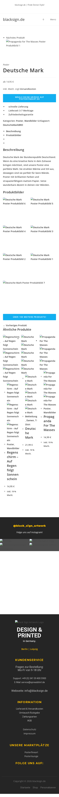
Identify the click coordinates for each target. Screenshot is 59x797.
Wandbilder (30, 120)
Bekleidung (31, 416)
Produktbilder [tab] (13, 135)
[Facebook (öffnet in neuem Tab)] (25, 8)
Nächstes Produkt (15, 37)
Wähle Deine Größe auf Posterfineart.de (29, 98)
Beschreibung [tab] (13, 131)
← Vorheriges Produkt (15, 325)
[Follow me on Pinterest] (9, 770)
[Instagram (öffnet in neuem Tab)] (32, 8)
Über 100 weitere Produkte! (29, 317)
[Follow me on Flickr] (13, 770)
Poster (19, 120)
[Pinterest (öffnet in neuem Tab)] (29, 8)
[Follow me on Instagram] (11, 770)
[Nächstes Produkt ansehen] (26, 37)
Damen (30, 420)
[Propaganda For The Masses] (31, 43)
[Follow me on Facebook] (6, 770)
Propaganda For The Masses (49, 423)
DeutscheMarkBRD (13, 124)
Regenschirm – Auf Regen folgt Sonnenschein (13, 465)
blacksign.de (14, 19)
